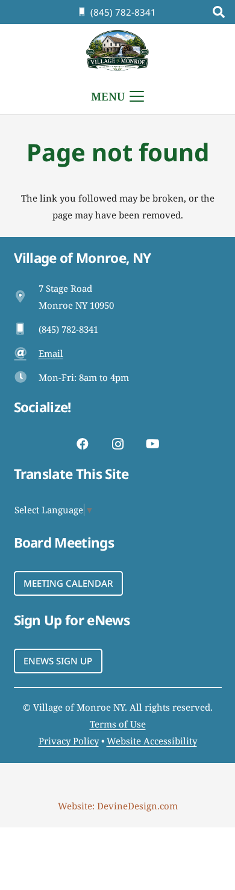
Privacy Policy (69, 741)
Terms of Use (118, 724)
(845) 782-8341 (68, 329)
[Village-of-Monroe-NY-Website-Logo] (117, 51)
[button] (218, 12)
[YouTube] (152, 444)
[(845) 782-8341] (26, 329)
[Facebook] (82, 444)
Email (51, 353)
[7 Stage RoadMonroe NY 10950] (26, 297)
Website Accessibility (152, 741)
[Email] (26, 353)
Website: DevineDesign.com (118, 806)
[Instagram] (117, 444)
